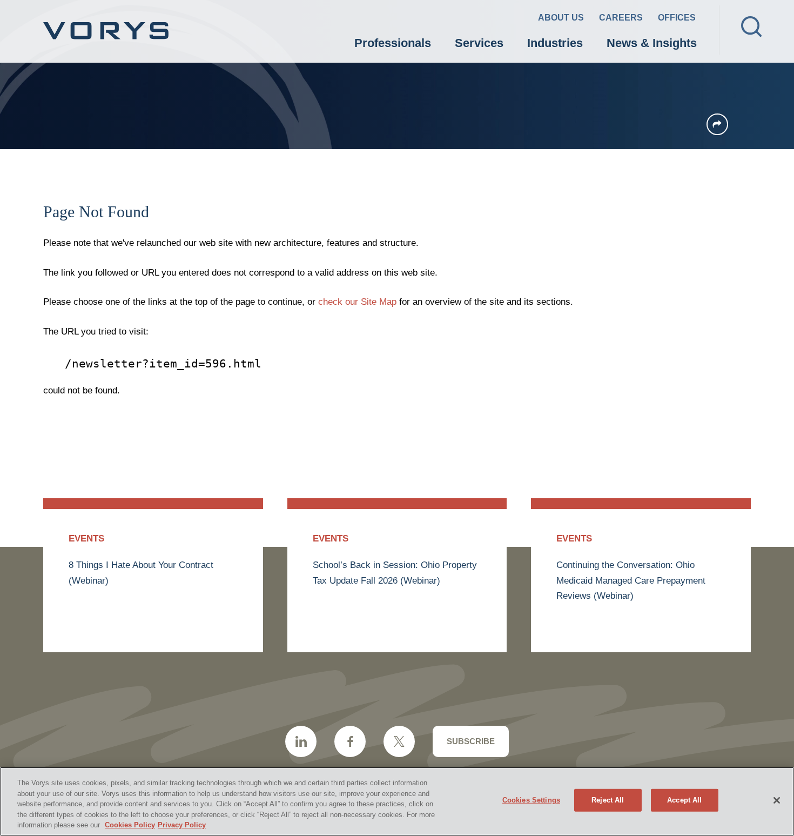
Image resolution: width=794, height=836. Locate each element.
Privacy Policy (182, 825)
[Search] (751, 26)
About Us (561, 17)
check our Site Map (357, 302)
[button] (717, 124)
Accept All (684, 800)
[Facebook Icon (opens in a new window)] (350, 741)
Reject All (607, 800)
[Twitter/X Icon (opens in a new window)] (399, 741)
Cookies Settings (531, 800)
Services (479, 43)
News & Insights (652, 43)
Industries (555, 43)
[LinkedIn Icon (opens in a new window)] (301, 741)
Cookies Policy (130, 825)
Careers (621, 17)
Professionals (392, 43)
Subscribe (471, 741)
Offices (677, 17)
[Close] (777, 800)
